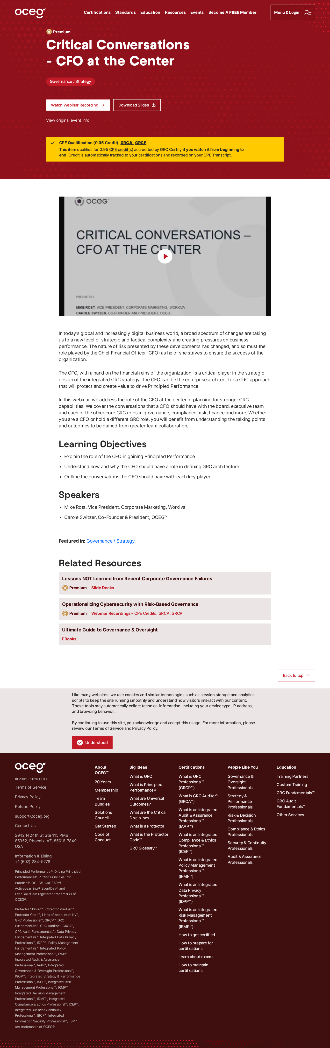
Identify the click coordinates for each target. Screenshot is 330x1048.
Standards (125, 12)
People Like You (243, 767)
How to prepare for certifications (196, 946)
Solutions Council (103, 815)
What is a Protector (146, 826)
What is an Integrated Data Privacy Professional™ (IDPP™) (198, 893)
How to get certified (197, 934)
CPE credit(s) (121, 149)
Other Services (290, 814)
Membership (106, 790)
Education (150, 12)
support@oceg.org (32, 816)
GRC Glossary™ (143, 848)
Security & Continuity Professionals (247, 845)
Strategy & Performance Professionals (240, 801)
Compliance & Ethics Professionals (246, 832)
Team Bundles (102, 801)
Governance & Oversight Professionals (240, 782)
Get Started (105, 826)
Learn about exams (196, 956)
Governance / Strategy (70, 81)
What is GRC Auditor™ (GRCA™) (198, 798)
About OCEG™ (102, 770)
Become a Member (232, 12)
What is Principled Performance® (145, 787)
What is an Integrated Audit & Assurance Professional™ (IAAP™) (198, 818)
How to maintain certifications (193, 968)
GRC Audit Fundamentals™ (291, 804)
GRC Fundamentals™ (295, 792)
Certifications (97, 12)
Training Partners (292, 776)
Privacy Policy (144, 728)
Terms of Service (107, 728)
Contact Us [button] (25, 825)
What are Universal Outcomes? (146, 801)
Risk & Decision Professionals (242, 818)
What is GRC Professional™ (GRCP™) (191, 782)
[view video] (165, 256)
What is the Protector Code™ (148, 837)
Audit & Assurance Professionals (245, 859)
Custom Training (292, 784)
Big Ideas (138, 767)
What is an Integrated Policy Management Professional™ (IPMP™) (198, 868)
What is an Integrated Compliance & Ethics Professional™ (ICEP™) (198, 843)
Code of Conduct (102, 837)
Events (197, 12)
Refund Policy (28, 806)
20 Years (103, 781)
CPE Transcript (217, 155)
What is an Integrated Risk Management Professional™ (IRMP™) (198, 918)
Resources (175, 12)
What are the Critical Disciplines (147, 815)
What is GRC (140, 776)
